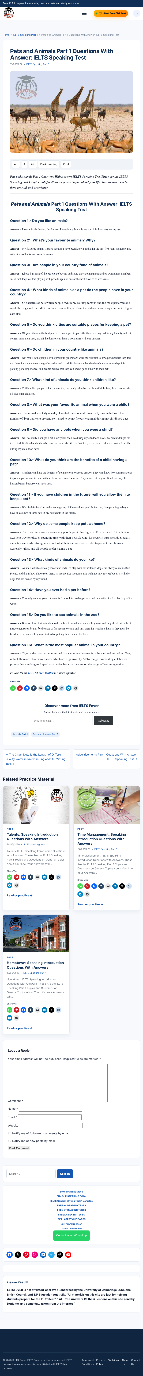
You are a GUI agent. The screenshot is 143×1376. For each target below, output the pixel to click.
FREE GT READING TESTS (71, 1210)
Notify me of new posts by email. (34, 1141)
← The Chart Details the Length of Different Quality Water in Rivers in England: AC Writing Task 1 (36, 759)
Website (13, 1125)
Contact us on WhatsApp (71, 1235)
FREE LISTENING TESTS (71, 1214)
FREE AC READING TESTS (71, 1205)
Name (13, 1108)
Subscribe (103, 720)
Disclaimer (113, 1360)
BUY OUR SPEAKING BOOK (71, 1196)
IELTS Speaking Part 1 (25, 34)
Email (12, 1117)
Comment (15, 1101)
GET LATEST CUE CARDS (72, 1219)
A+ (33, 164)
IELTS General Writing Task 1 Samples (71, 1200)
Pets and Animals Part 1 (45, 734)
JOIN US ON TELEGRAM (72, 1229)
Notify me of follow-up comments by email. (41, 1133)
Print (66, 164)
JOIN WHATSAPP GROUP (71, 1224)
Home (6, 34)
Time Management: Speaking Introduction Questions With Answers (101, 839)
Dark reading (48, 164)
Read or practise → (20, 895)
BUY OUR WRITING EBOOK (71, 1192)
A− (16, 164)
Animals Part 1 (20, 734)
